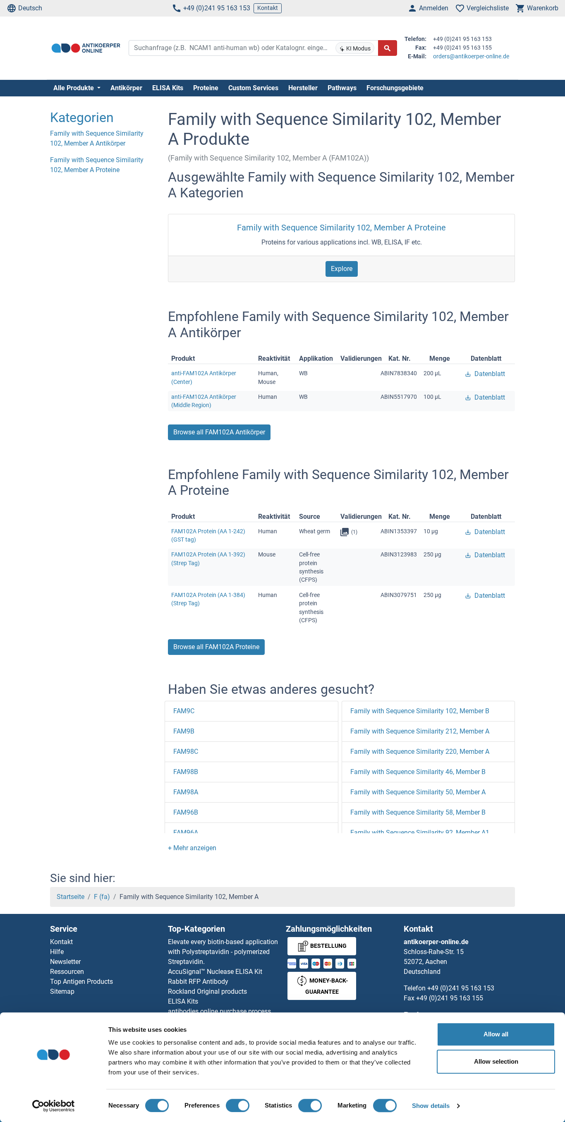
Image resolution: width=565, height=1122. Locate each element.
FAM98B (185, 772)
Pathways (342, 88)
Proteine (205, 88)
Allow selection (496, 1061)
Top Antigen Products (81, 981)
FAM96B (185, 812)
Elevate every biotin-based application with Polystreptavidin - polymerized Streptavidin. (223, 952)
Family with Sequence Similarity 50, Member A (418, 792)
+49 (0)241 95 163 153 (216, 8)
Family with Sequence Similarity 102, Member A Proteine (341, 228)
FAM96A (185, 833)
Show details (431, 1105)
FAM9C (183, 711)
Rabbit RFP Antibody (198, 981)
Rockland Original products (207, 991)
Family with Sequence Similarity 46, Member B (418, 772)
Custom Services (253, 88)
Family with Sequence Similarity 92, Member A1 (419, 833)
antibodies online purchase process (219, 1011)
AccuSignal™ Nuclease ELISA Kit (215, 972)
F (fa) (102, 897)
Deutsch (30, 8)
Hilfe (57, 952)
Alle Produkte (74, 88)
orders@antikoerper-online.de (471, 56)
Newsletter (65, 962)
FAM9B (183, 731)
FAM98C (185, 751)
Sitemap (62, 991)
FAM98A (185, 792)
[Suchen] (387, 48)
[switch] (237, 1105)
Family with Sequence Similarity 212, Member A (419, 731)
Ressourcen (67, 972)
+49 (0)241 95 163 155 (449, 998)
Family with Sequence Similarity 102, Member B (419, 711)
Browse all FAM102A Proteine (216, 647)
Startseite (70, 897)
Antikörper (126, 88)
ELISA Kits (167, 88)
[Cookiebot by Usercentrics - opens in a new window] (53, 1106)
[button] (192, 848)
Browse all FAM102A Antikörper (219, 432)
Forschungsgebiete (395, 88)
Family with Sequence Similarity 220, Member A (419, 751)
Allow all (496, 1034)
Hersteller (303, 88)
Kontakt (267, 8)
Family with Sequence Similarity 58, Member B (418, 812)
